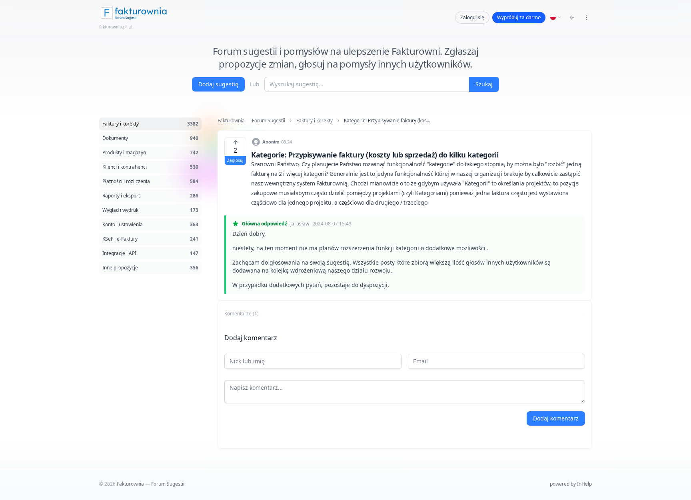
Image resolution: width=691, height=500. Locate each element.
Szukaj (484, 84)
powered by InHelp (571, 483)
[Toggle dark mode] (571, 17)
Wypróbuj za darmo (519, 17)
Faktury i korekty (314, 121)
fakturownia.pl (113, 27)
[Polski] (556, 17)
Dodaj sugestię (218, 84)
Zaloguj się (472, 17)
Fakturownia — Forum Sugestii (251, 121)
